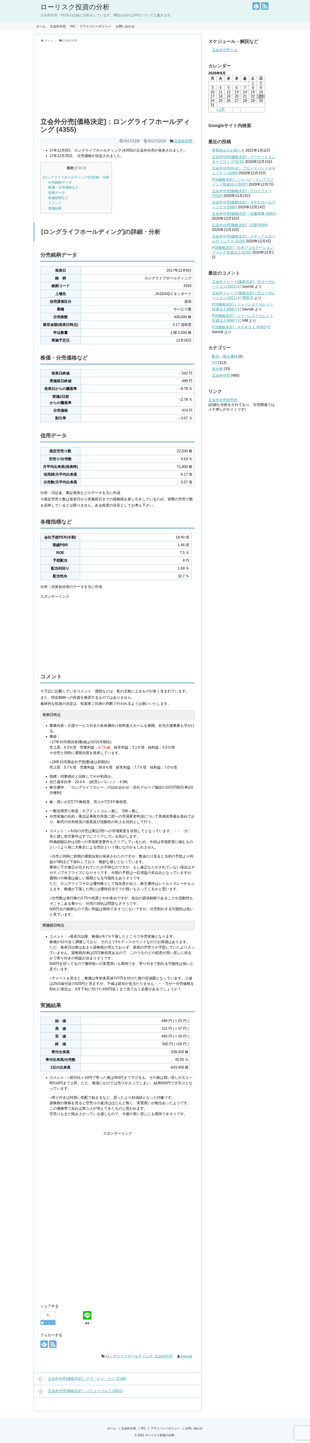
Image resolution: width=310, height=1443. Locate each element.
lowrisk (186, 1356)
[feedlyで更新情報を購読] (256, 6)
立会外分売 (58, 26)
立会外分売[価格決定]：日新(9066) (240, 225)
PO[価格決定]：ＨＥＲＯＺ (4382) (239, 327)
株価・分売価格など (63, 187)
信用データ (56, 192)
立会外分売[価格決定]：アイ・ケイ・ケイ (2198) (87, 1379)
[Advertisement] (117, 79)
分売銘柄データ (60, 182)
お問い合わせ (125, 26)
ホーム (41, 26)
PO (72, 26)
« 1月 (220, 109)
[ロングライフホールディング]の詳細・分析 (76, 177)
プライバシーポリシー (95, 26)
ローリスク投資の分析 (75, 7)
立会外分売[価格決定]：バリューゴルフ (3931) (85, 1391)
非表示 (80, 168)
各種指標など (58, 198)
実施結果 (55, 208)
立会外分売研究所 (222, 400)
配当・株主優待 (224, 356)
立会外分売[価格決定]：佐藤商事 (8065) (244, 214)
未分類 (217, 369)
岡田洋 (247, 298)
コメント (55, 203)
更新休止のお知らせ (228, 150)
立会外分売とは (224, 50)
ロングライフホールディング (129, 1356)
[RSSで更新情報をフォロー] (264, 6)
